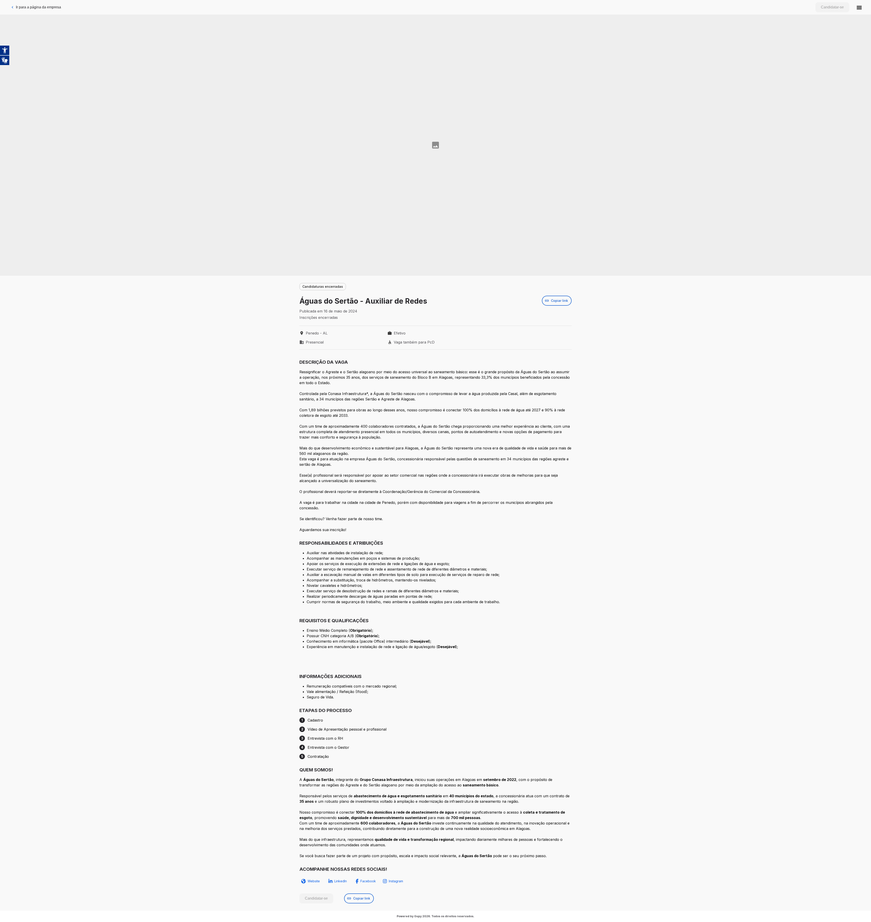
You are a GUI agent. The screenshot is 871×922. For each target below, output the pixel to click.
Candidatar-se (832, 7)
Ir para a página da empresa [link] (38, 7)
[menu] (859, 7)
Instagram (396, 881)
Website (314, 881)
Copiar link (559, 300)
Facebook (368, 881)
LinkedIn (340, 881)
